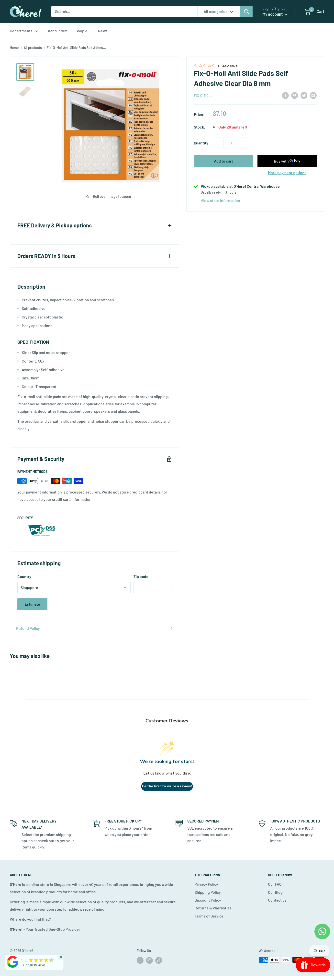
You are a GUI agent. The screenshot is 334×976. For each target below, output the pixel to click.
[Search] (246, 11)
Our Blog (275, 892)
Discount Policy (208, 900)
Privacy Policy (206, 884)
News (103, 30)
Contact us (277, 900)
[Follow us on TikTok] (158, 960)
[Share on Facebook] (285, 95)
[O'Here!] (13, 967)
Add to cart (223, 161)
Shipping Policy (208, 892)
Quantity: (202, 143)
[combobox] (124, 11)
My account (272, 14)
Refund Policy (28, 628)
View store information (220, 200)
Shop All (82, 30)
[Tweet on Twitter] (304, 95)
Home (14, 48)
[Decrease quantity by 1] (218, 143)
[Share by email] (313, 95)
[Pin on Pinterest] (294, 95)
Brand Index (56, 30)
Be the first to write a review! (167, 786)
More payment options (287, 172)
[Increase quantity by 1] (244, 143)
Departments (21, 30)
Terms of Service (209, 916)
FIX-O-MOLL (203, 96)
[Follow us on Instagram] (149, 960)
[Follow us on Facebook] (140, 960)
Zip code (141, 576)
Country (24, 576)
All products (33, 48)
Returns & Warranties (213, 907)
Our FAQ (274, 884)
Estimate (32, 604)
